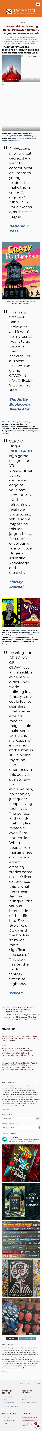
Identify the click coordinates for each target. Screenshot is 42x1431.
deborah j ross (15, 39)
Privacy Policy (28, 1397)
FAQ (5, 1399)
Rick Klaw (8, 37)
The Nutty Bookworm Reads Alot (19, 43)
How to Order (8, 1397)
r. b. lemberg (24, 41)
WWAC (33, 43)
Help (5, 1423)
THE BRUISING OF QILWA (25, 630)
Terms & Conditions (30, 1402)
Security (26, 1399)
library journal (8, 41)
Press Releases (9, 1418)
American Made (9, 1420)
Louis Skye (16, 41)
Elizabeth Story (26, 303)
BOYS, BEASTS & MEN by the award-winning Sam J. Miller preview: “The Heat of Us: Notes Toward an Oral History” (19, 1017)
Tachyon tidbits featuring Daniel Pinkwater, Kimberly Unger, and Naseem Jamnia (21, 30)
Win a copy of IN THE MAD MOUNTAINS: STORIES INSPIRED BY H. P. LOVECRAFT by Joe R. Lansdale (20, 1038)
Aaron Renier (30, 301)
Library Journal (7, 422)
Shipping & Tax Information (9, 1403)
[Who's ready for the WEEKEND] (21, 1240)
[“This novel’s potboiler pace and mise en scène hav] (21, 1163)
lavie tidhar (34, 39)
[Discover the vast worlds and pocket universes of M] (21, 1278)
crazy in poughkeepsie (25, 37)
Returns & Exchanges (11, 1406)
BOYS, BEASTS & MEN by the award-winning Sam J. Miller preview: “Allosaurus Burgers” (20, 1009)
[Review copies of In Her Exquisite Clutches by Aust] (21, 1201)
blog (15, 37)
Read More (5, 1109)
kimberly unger (25, 39)
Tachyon (5, 433)
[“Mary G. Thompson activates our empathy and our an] (21, 1316)
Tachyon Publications (29, 1384)
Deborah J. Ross (18, 138)
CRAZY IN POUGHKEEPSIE (21, 136)
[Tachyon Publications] (20, 15)
